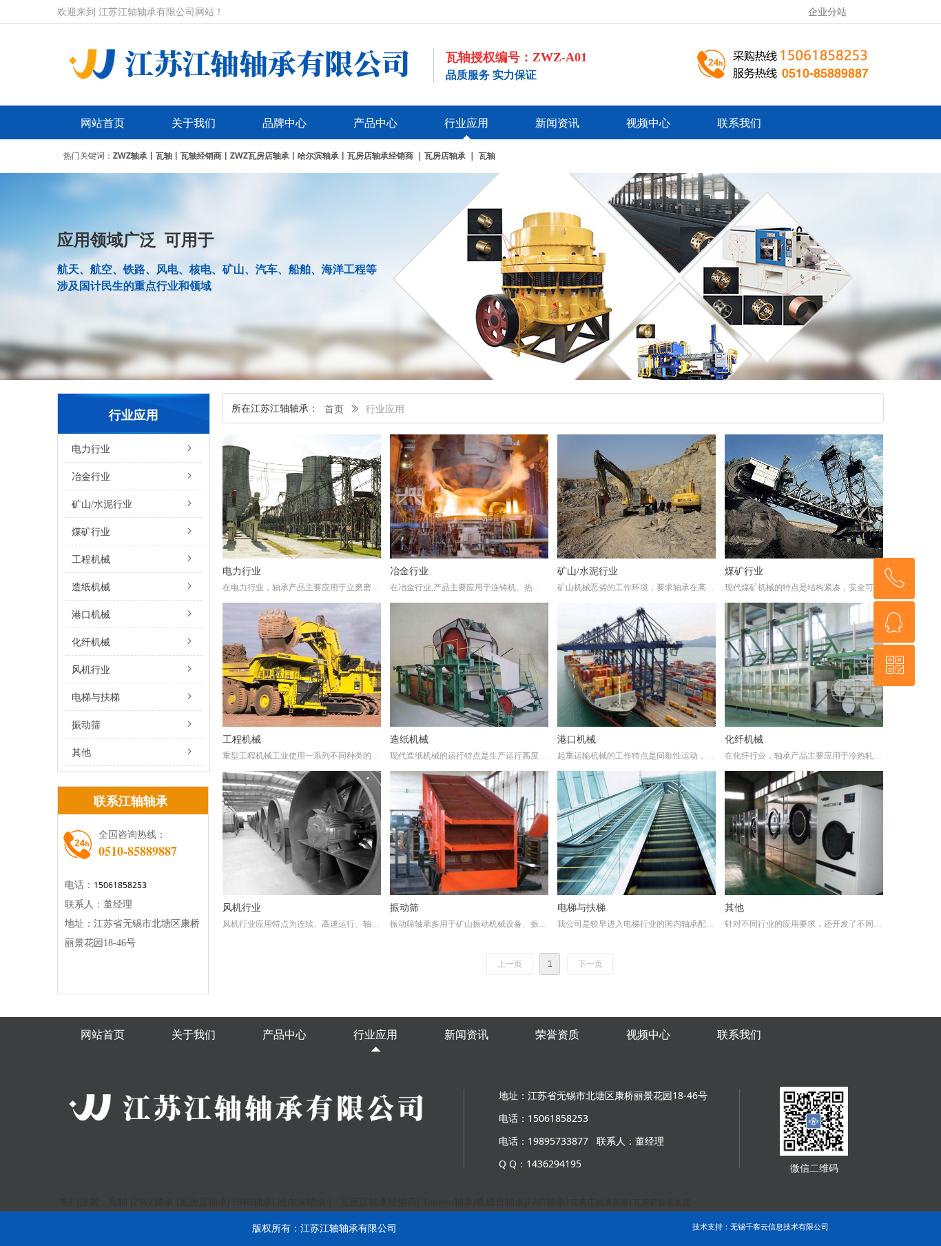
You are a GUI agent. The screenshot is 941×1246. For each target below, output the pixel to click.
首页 (334, 409)
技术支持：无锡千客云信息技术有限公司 (760, 1226)
